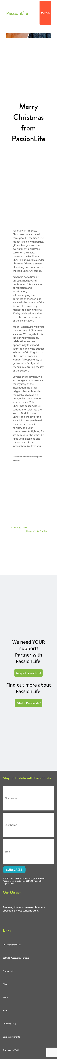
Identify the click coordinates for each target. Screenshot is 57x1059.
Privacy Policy (8, 971)
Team (5, 997)
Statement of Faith (11, 1050)
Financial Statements (12, 944)
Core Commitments (11, 1037)
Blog (5, 984)
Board (5, 1010)
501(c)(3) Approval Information (16, 958)
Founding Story (9, 1023)
